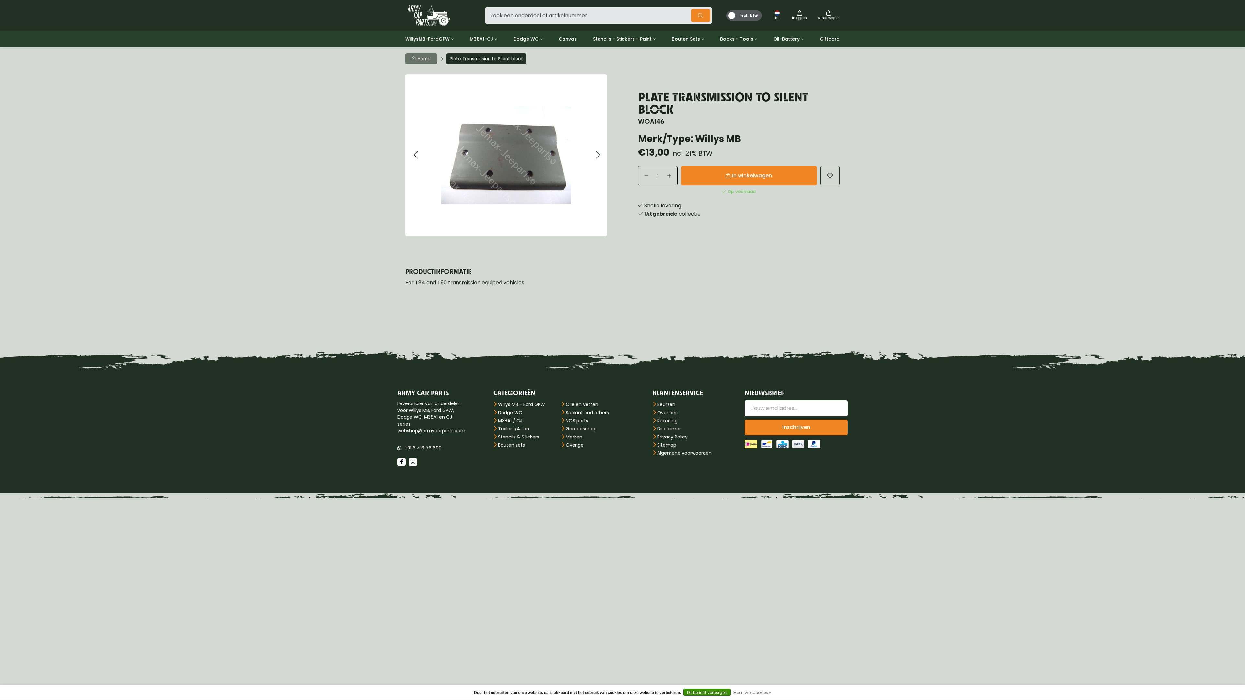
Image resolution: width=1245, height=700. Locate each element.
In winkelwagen (752, 175)
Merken (574, 437)
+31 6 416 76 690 (423, 448)
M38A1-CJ (481, 39)
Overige (575, 445)
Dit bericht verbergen (707, 692)
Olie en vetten (582, 404)
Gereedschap (581, 429)
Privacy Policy (672, 437)
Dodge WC (526, 39)
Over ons (667, 412)
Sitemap (666, 445)
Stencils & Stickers (518, 437)
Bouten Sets (686, 39)
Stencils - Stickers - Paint (622, 39)
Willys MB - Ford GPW (521, 404)
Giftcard (830, 39)
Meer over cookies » (752, 692)
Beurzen (666, 404)
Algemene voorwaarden (684, 453)
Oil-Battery (786, 39)
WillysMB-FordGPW (427, 39)
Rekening (667, 420)
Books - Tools (736, 39)
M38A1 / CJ (510, 420)
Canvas (568, 39)
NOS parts (577, 420)
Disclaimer (669, 429)
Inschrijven (796, 427)
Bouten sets (511, 445)
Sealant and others (587, 412)
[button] (415, 155)
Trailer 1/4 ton (513, 429)
